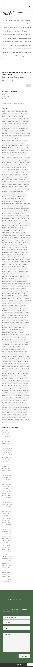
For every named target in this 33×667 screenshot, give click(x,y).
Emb (22, 201)
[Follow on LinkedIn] (11, 604)
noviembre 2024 (5, 477)
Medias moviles (22, 281)
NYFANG (10, 305)
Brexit (24, 155)
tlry (14, 373)
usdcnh (18, 393)
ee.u (4, 199)
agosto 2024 (5, 484)
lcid (4, 274)
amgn (4, 126)
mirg (12, 288)
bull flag (14, 160)
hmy (25, 247)
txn (9, 383)
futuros (5, 232)
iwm (15, 264)
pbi (15, 315)
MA (12, 279)
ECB (8, 196)
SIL (14, 346)
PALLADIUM (18, 313)
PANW (4, 315)
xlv (3, 417)
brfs (4, 157)
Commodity (6, 177)
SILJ (18, 346)
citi (22, 172)
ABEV (24, 111)
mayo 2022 (4, 545)
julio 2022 (4, 540)
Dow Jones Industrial (16, 191)
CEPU (18, 169)
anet (17, 126)
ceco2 (4, 169)
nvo (25, 303)
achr (20, 114)
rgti (21, 332)
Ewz (25, 72)
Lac (15, 271)
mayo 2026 (4, 437)
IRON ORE (15, 262)
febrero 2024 (5, 497)
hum (11, 252)
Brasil (4, 72)
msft (14, 293)
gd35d (10, 237)
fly (13, 225)
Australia (5, 133)
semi (15, 342)
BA (4, 135)
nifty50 (27, 298)
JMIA (14, 266)
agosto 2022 (5, 538)
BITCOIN (11, 150)
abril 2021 (4, 574)
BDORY (21, 143)
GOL (4, 242)
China (11, 172)
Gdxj (28, 237)
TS (16, 378)
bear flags (6, 145)
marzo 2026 (5, 441)
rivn (23, 334)
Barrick (18, 140)
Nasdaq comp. (17, 296)
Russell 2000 (6, 339)
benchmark (15, 145)
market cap (6, 281)
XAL (25, 412)
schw (10, 342)
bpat (4, 155)
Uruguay (11, 388)
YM (27, 419)
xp (24, 417)
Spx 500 (7, 74)
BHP (27, 145)
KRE (4, 271)
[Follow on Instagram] (8, 604)
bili (9, 148)
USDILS (4, 395)
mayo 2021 (4, 572)
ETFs (22, 72)
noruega (28, 300)
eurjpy (4, 215)
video (18, 405)
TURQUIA (10, 380)
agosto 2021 (5, 565)
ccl (13, 167)
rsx (8, 337)
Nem (4, 298)
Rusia (23, 337)
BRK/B (15, 157)
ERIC (21, 206)
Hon (4, 249)
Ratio (3, 74)
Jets (8, 266)
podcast (19, 322)
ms (3, 293)
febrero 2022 (5, 552)
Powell (26, 322)
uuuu (15, 402)
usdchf (4, 393)
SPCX (27, 356)
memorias (21, 283)
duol (18, 194)
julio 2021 (4, 567)
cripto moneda (7, 179)
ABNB (4, 114)
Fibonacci (26, 223)
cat (3, 167)
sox (4, 356)
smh (4, 351)
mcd (14, 281)
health (5, 247)
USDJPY (11, 395)
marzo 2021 (5, 576)
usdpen (4, 397)
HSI (25, 249)
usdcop (25, 393)
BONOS (15, 152)
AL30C (4, 121)
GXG (4, 245)
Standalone (6, 361)
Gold (10, 242)
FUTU (21, 230)
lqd (17, 276)
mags (18, 279)
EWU (4, 220)
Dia (16, 186)
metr (26, 286)
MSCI (9, 293)
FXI (23, 232)
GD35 (4, 237)
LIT (24, 274)
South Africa (13, 354)
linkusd (9, 274)
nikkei (4, 300)
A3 (3, 111)
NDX (26, 296)
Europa (18, 215)
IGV (4, 257)
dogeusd (26, 189)
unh (15, 385)
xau (4, 414)
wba (8, 412)
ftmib (16, 230)
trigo (4, 378)
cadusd (22, 162)
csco (9, 182)
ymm (4, 422)
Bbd (4, 143)
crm (15, 179)
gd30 (22, 235)
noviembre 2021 (5, 558)
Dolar (5, 191)
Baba (9, 135)
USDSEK (18, 397)
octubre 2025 (5, 452)
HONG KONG (11, 249)
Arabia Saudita (6, 128)
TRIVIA (11, 378)
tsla (21, 378)
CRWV (26, 179)
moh (4, 291)
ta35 (19, 363)
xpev (4, 419)
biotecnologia (24, 148)
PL (26, 320)
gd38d (16, 237)
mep (28, 283)
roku (28, 334)
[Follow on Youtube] (14, 604)
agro (14, 118)
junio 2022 (4, 543)
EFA (23, 199)
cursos (15, 182)
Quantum (18, 327)
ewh (18, 218)
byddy (21, 160)
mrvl (26, 291)
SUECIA (20, 361)
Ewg (13, 218)
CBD (8, 167)
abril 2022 (4, 547)
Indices (29, 72)
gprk (24, 242)
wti (19, 412)
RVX (14, 339)
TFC (19, 371)
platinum (5, 322)
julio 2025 (4, 459)
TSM (27, 378)
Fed (14, 223)
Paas (25, 310)
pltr (12, 322)
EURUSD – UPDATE (6, 94)
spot (4, 359)
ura (25, 385)
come (25, 174)
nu (14, 303)
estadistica (25, 208)
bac (15, 135)
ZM (15, 422)
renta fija (15, 332)
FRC (24, 228)
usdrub (11, 397)
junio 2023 (4, 516)
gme (27, 240)
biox (4, 150)
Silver (5, 349)
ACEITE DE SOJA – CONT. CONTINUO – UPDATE (13, 103)
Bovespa (23, 152)
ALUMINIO (11, 123)
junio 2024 (4, 488)
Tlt (19, 373)
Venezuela (11, 405)
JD (4, 266)
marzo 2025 (5, 468)
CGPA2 (24, 169)
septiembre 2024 (6, 482)
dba (19, 184)
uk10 (26, 383)
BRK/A (9, 157)
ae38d (21, 116)
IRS (22, 262)
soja (4, 354)
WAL (25, 410)
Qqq (10, 327)
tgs (4, 373)
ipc (3, 262)
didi (21, 186)
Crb (15, 177)
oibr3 (11, 308)
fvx (13, 232)
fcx (3, 223)
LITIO (4, 276)
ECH (14, 196)
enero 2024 (4, 500)
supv (4, 363)
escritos (10, 208)
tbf (4, 368)
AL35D (17, 121)
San (25, 339)
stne (14, 361)
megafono (6, 283)
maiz (24, 279)
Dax (10, 184)
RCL (4, 330)
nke (16, 300)
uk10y (4, 385)
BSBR (22, 157)
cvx (4, 184)
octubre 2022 (5, 534)
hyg (17, 252)
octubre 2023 (5, 507)
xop (19, 417)
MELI (14, 283)
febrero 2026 (5, 443)
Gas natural (6, 235)
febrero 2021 (5, 579)
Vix (10, 407)
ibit (14, 254)
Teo (15, 371)
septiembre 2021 (6, 563)
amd (24, 123)
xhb (9, 414)
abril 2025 (4, 466)
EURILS (23, 213)
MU (25, 293)
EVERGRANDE (6, 218)
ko (20, 269)
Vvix (4, 410)
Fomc (27, 225)
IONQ (28, 259)
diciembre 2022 (5, 529)
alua (4, 123)
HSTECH (5, 252)
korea (25, 269)
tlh (9, 373)
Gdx (23, 237)
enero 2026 (4, 446)
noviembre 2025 (5, 450)
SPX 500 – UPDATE (6, 96)
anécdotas (23, 126)
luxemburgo (6, 279)
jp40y (4, 269)
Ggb (11, 240)
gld (16, 240)
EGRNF (16, 201)
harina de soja (12, 245)
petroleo (5, 320)
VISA (24, 405)
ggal (4, 240)
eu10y (10, 213)
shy (26, 344)
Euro (10, 215)
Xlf (19, 414)
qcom (4, 327)
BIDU (4, 148)
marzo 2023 (5, 522)
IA (22, 252)
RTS (13, 337)
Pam (26, 313)
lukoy (22, 276)
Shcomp (14, 344)
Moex (23, 288)
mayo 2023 (4, 518)
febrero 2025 (5, 470)
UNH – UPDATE (5, 98)
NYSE (17, 305)
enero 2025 (4, 473)
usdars (12, 390)
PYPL (23, 325)
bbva (10, 143)
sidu (9, 346)
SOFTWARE (23, 351)
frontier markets (7, 230)
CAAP (9, 162)
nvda (20, 303)
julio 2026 (4, 432)
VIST (4, 407)
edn (19, 196)
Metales (19, 286)
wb (3, 412)
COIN (4, 174)
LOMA (11, 276)
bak (20, 135)
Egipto (4, 201)
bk (22, 150)
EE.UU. (8, 72)
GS (29, 242)
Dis (26, 186)
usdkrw (18, 395)
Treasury (12, 376)
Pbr (21, 315)
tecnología (6, 371)
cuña (22, 182)
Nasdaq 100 (6, 296)
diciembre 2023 (5, 502)
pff (17, 320)
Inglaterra (15, 259)
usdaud (19, 390)
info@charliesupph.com (14, 599)
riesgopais (6, 334)
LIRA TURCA (17, 274)
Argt (4, 131)
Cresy (25, 177)
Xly (8, 417)
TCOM (16, 368)
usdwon (18, 400)
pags (4, 313)
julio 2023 (4, 513)
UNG (10, 385)
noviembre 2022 (5, 531)
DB (14, 184)
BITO (18, 150)
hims (11, 247)
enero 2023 (4, 527)
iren (8, 262)
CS (4, 182)
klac (15, 269)
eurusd (26, 215)
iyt (20, 264)
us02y (24, 388)
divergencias (6, 189)
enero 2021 (4, 581)
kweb (10, 271)
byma (27, 160)
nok (21, 300)
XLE (14, 414)
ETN (4, 213)
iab (26, 252)
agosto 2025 (5, 457)
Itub (10, 264)
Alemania (25, 121)
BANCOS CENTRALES (8, 140)
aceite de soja (12, 114)
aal (13, 111)
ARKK (11, 131)
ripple (18, 334)
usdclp (11, 393)
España (17, 208)
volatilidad (18, 407)
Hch (20, 245)
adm (10, 116)
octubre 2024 (5, 479)
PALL (10, 313)
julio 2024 (4, 486)
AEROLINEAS (6, 118)
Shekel (20, 344)
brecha (17, 155)
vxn (14, 410)
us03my (5, 390)
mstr (20, 293)
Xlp (25, 414)
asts (17, 131)
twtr (27, 380)
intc (22, 259)
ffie (19, 223)
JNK (18, 266)
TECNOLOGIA (24, 368)
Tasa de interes (25, 366)
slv (18, 349)
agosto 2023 (5, 511)
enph (4, 206)
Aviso (18, 133)
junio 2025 (4, 461)
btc (27, 157)
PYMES (17, 325)
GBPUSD (15, 235)
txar (4, 383)
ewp (28, 218)
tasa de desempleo (12, 366)
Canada (11, 165)
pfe (13, 320)
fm (17, 225)
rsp (3, 337)
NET (10, 298)
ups (20, 385)
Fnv (22, 225)
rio (12, 334)
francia (18, 228)
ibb (3, 254)
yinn (22, 419)
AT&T (22, 131)
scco (4, 342)
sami (20, 339)
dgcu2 (11, 186)
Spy (11, 74)
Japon (25, 264)
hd (25, 245)
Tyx (15, 383)
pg (22, 320)
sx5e (10, 363)
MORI (10, 291)
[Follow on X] (4, 604)
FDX (8, 223)
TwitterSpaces (20, 380)
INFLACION (6, 259)
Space (21, 356)
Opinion (23, 308)
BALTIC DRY (5, 138)
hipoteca (18, 247)
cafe (28, 162)
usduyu (11, 400)
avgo (12, 133)
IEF (19, 254)
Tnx (25, 373)
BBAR (25, 140)
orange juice (6, 310)
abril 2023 (4, 520)
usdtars (26, 397)
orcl (13, 310)
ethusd (26, 211)
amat (19, 123)
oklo (16, 308)
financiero (6, 225)
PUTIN (10, 325)
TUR (4, 380)
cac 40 (15, 162)
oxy (19, 310)
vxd (9, 410)
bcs (15, 143)
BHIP (22, 145)
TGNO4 (26, 371)
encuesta (19, 203)
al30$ (26, 118)
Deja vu (26, 184)
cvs (27, 182)
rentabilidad (6, 332)
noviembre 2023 (5, 504)
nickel (22, 298)
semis (21, 342)
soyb (15, 356)
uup (10, 402)
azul (24, 133)
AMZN (10, 126)
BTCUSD (5, 160)
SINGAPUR (12, 349)
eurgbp (16, 213)
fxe (17, 232)
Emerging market (15, 72)
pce (26, 315)
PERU (14, 317)
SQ (23, 359)
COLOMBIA (17, 174)
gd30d (28, 235)
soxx (10, 356)
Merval (5, 286)
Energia (26, 203)
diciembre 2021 (5, 556)
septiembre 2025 (6, 455)
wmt (14, 412)
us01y (18, 388)
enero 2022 (4, 554)
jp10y (24, 266)
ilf (9, 257)
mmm (18, 288)
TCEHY (10, 368)
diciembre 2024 (5, 475)
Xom (14, 417)
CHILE (4, 172)
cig (17, 172)
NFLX (15, 298)
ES (4, 208)
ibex (9, 254)
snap (10, 351)
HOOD (19, 249)
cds (24, 167)
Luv (27, 276)
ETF (4, 211)
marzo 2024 (5, 495)
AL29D (20, 118)
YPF (10, 422)
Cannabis (25, 165)
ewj (23, 218)
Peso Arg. (22, 317)
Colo (10, 174)
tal (3, 366)
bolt (9, 152)
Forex (11, 228)
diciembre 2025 (5, 448)
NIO (11, 300)
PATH (10, 315)
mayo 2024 (4, 491)
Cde (19, 167)
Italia (4, 264)
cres (20, 177)
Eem (17, 199)
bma (28, 150)
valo (4, 405)
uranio (4, 388)
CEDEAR (11, 169)
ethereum (18, 211)
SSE (28, 359)
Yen (17, 419)
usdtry (5, 400)
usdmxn (26, 395)
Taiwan (25, 363)
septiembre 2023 (6, 509)
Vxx (20, 410)
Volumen (26, 407)
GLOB (21, 240)
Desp (4, 186)
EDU (24, 196)
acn (25, 114)
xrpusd (10, 419)
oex (23, 305)
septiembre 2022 (6, 536)
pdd (4, 317)
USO (4, 402)
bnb (4, 152)
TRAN (4, 376)
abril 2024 (4, 493)
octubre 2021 (5, 561)
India (14, 257)
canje (18, 165)
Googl (17, 242)
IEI (23, 254)
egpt (10, 201)
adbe (4, 116)
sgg (27, 342)
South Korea (22, 354)
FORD (4, 228)
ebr (4, 196)
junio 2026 (4, 434)
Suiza (26, 361)
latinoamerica (23, 271)
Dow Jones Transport (8, 194)
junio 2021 (4, 570)
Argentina (23, 128)
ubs (20, 383)
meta (12, 286)
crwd (21, 179)
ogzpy (4, 308)
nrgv (9, 303)
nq (4, 303)
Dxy (24, 194)
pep (9, 317)
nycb (4, 305)
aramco (15, 128)
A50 (8, 111)
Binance (15, 148)
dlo (14, 189)
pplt (4, 325)
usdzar (25, 400)
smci (23, 349)
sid (4, 346)
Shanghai (5, 344)
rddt (9, 330)
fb (25, 220)
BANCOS (14, 138)
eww (10, 220)
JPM (10, 269)
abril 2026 (4, 439)
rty (18, 337)
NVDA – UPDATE (5, 101)
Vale (24, 402)
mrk (15, 291)
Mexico (5, 288)
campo (4, 165)
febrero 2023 (5, 525)
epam (10, 206)
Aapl (18, 111)
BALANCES (26, 135)
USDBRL (26, 390)
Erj (25, 206)
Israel (27, 262)
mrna (20, 291)
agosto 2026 (5, 430)
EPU (16, 206)
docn (19, 189)
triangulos (21, 376)
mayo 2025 (4, 464)
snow (16, 351)
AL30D (11, 121)
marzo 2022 (5, 549)
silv (23, 346)
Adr (15, 116)
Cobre (27, 172)
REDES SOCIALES (17, 330)
